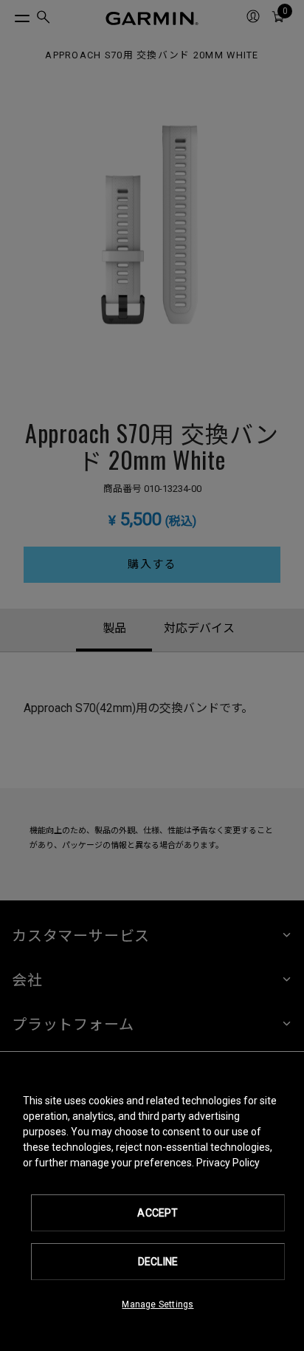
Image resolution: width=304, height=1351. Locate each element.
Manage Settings (157, 1304)
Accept (157, 1213)
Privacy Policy (228, 1163)
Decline (158, 1262)
